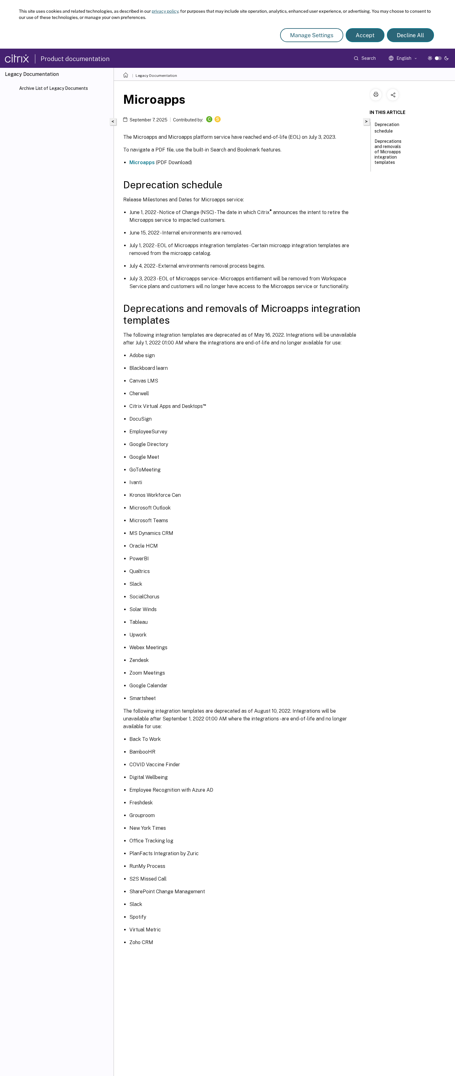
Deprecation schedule (387, 127)
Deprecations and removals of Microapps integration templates (388, 152)
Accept (365, 35)
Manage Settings (311, 35)
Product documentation (75, 59)
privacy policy (165, 11)
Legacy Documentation (156, 75)
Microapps (142, 162)
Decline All (410, 35)
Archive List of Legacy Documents (53, 88)
